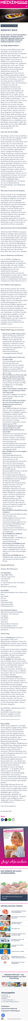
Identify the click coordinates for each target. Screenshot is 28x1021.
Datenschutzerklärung (9, 1008)
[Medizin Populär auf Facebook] (3, 1015)
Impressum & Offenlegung (10, 1011)
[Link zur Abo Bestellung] (14, 846)
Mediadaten (5, 1006)
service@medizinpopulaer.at (11, 1001)
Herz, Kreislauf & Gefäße (9, 26)
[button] (2, 819)
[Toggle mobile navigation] (26, 6)
